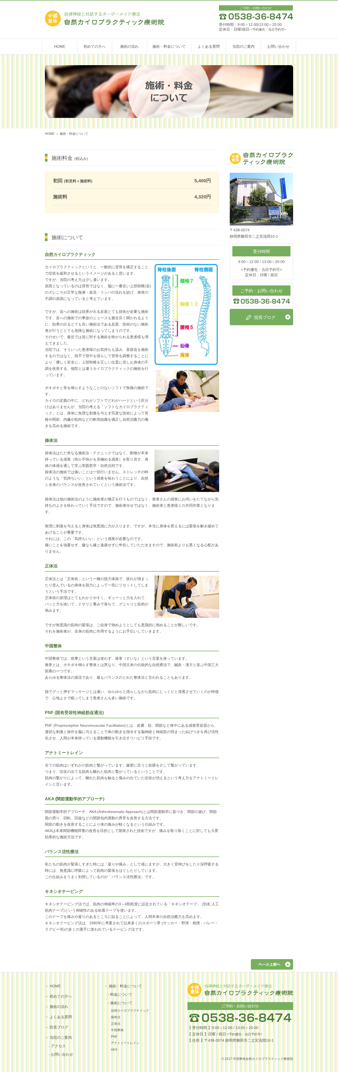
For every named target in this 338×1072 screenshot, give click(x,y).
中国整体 (117, 1030)
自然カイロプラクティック (130, 1010)
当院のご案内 (243, 46)
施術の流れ (129, 46)
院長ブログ (59, 1027)
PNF (114, 1036)
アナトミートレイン (125, 1043)
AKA (114, 1049)
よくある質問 (209, 46)
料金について (121, 994)
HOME (59, 46)
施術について (121, 1003)
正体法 (115, 1024)
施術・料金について (169, 46)
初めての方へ (94, 46)
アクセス (58, 1046)
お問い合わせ (278, 46)
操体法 (115, 1017)
